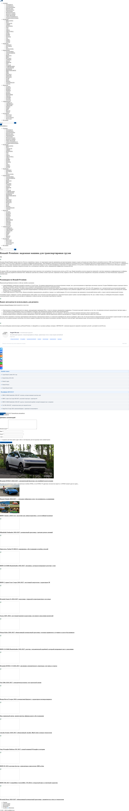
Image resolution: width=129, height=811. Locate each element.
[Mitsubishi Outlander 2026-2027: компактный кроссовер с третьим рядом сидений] (9, 529)
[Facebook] (64, 351)
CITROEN (8, 59)
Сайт (1, 437)
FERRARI (8, 62)
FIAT (7, 63)
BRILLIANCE (9, 20)
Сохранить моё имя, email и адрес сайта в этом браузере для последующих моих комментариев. (26, 439)
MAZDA (8, 93)
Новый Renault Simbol (7, 388)
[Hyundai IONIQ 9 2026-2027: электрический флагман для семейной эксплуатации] (27, 478)
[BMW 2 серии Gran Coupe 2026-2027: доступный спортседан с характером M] (9, 579)
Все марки (5, 120)
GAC (7, 28)
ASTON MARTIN (10, 53)
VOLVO (8, 83)
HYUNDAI (9, 46)
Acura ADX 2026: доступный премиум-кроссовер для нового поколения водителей (26, 616)
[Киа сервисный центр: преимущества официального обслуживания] (9, 713)
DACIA (8, 61)
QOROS (8, 40)
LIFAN (7, 39)
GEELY (8, 30)
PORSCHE (8, 75)
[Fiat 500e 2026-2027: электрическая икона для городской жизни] (9, 679)
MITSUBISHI (9, 94)
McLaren (8, 110)
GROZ (7, 32)
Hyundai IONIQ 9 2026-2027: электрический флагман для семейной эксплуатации (26, 481)
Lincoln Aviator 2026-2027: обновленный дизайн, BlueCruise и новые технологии (26, 732)
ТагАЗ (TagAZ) (10, 117)
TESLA (8, 112)
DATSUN (8, 88)
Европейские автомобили (18, 413)
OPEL (7, 73)
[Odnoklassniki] (64, 356)
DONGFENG (9, 26)
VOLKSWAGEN (10, 82)
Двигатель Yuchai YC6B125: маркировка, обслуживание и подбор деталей (24, 549)
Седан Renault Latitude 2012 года (9, 374)
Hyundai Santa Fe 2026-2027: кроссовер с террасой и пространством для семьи (25, 599)
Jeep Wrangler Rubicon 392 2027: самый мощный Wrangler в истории (22, 749)
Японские (5, 85)
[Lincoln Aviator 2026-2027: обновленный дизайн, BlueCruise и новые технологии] (9, 729)
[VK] (64, 354)
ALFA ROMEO (10, 51)
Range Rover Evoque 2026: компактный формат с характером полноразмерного (20, 408)
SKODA (8, 81)
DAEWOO (8, 44)
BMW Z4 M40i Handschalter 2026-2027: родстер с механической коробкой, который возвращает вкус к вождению (27, 402)
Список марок (6, 803)
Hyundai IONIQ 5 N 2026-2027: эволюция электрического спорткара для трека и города (28, 666)
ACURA (8, 86)
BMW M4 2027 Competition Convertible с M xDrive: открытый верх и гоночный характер (29, 783)
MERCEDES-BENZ (11, 70)
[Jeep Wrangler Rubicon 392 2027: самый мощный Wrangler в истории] (9, 746)
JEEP (7, 109)
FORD (7, 108)
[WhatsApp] (64, 363)
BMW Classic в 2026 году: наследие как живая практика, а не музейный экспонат (26, 515)
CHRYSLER (9, 105)
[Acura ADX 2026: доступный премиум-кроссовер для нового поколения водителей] (9, 613)
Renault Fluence (5, 384)
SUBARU (8, 97)
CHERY (8, 24)
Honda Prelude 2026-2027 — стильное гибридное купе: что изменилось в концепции (27, 499)
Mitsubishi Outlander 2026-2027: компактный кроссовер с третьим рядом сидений (26, 532)
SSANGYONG (10, 49)
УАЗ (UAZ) (9, 118)
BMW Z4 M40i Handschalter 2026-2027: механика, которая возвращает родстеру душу (21, 395)
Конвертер (5, 806)
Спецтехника (9, 11)
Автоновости (9, 4)
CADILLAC (9, 102)
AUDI (7, 54)
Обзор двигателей (10, 15)
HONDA (8, 89)
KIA (7, 47)
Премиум (6, 414)
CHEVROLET (9, 104)
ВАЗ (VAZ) (9, 114)
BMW (7, 57)
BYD (7, 22)
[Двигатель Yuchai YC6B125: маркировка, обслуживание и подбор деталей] (9, 546)
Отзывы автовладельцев (12, 18)
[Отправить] (64, 368)
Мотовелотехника (10, 12)
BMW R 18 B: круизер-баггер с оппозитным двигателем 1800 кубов (22, 766)
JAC (7, 38)
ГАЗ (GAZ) (9, 116)
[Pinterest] (64, 366)
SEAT (7, 79)
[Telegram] (64, 358)
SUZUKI (8, 98)
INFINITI (8, 90)
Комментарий (4, 428)
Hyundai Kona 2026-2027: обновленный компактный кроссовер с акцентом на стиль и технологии (32, 799)
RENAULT (9, 77)
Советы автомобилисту (12, 16)
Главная (5, 802)
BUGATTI (8, 58)
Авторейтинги (9, 5)
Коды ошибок (6, 805)
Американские (7, 101)
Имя (1, 431)
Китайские (6, 19)
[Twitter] (64, 349)
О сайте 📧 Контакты (8, 807)
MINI (7, 71)
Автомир (5, 3)
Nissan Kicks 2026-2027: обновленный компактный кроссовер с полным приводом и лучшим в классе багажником (37, 632)
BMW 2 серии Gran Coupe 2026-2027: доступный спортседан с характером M (19, 398)
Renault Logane (5, 381)
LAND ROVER (10, 67)
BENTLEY (9, 55)
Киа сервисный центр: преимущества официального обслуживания (22, 716)
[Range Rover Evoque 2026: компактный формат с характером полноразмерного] (9, 696)
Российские (6, 113)
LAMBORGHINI (10, 66)
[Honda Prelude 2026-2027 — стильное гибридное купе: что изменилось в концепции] (9, 496)
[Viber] (64, 361)
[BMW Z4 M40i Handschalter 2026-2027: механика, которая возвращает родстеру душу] (9, 562)
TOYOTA (8, 100)
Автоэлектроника (10, 7)
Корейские (5, 43)
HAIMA (8, 34)
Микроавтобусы (10, 10)
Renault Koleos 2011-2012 (8, 378)
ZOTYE (8, 42)
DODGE (8, 106)
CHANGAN (9, 23)
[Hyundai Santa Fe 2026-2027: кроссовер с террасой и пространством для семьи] (9, 596)
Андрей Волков (14, 332)
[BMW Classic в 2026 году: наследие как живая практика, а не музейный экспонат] (9, 512)
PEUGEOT (9, 74)
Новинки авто (9, 8)
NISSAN (8, 96)
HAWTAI (8, 36)
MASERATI (9, 69)
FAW (7, 27)
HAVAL (8, 35)
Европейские (6, 50)
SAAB (7, 78)
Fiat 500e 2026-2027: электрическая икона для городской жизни (16, 405)
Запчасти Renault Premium (6, 305)
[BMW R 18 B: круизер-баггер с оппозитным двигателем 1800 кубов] (9, 763)
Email (2, 434)
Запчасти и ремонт (11, 14)
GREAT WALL (10, 31)
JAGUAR (8, 65)
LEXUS (8, 92)
